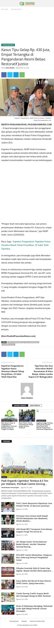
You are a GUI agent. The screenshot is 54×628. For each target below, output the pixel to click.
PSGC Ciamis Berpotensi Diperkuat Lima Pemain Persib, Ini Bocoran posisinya (34, 504)
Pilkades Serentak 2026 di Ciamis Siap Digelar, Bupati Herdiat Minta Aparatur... (34, 569)
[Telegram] (16, 74)
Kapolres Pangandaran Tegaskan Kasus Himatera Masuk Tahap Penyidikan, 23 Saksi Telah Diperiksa (25, 245)
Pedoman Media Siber (37, 621)
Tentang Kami (14, 621)
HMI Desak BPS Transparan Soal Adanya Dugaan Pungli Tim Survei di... (34, 530)
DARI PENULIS (35, 405)
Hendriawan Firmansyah (10, 487)
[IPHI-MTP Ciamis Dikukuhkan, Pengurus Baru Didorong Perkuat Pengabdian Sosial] (7, 559)
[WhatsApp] (22, 74)
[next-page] (28, 433)
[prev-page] (25, 433)
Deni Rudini (10, 68)
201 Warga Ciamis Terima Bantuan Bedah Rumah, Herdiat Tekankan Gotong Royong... (31, 544)
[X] (10, 74)
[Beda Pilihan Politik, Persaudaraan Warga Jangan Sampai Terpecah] (27, 415)
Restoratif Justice (8, 344)
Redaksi (24, 621)
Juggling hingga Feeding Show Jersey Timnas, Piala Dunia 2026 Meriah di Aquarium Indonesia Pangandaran (44, 426)
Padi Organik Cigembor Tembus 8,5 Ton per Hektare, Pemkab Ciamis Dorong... (24, 482)
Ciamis (4, 477)
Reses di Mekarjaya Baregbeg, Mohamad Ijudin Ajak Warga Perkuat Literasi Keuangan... (34, 608)
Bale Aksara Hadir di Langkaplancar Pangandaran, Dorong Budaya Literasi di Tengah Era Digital (9, 426)
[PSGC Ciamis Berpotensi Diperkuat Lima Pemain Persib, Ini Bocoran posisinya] (7, 507)
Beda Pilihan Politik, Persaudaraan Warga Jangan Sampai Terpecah (26, 425)
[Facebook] (4, 74)
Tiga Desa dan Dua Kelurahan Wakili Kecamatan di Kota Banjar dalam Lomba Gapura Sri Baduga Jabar (41, 371)
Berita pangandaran (15, 342)
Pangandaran (8, 45)
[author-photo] (27, 389)
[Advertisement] (27, 27)
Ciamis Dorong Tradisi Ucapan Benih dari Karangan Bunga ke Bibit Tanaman (33, 594)
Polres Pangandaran (31, 342)
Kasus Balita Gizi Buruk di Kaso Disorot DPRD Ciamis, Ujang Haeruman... (33, 582)
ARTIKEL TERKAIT (20, 405)
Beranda (4, 9)
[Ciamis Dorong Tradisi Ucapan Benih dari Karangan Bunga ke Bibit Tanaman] (7, 597)
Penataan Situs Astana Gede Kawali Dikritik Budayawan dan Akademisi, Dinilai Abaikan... (32, 518)
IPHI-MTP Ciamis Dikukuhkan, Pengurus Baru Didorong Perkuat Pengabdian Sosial (34, 557)
